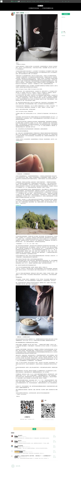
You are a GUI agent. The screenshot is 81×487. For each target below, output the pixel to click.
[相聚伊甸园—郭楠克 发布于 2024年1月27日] (12, 446)
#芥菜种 (17, 142)
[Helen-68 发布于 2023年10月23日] (12, 451)
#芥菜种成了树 (18, 205)
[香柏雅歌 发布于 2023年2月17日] (12, 456)
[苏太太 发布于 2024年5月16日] (12, 436)
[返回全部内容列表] (1, 1)
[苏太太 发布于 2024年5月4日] (12, 441)
